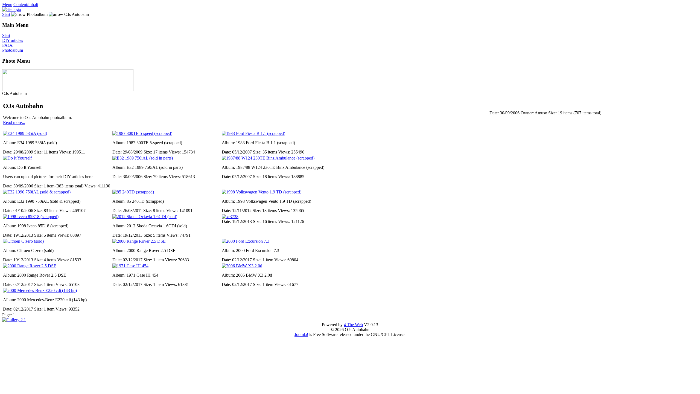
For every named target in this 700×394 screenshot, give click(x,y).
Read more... (14, 122)
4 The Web (353, 324)
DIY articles (12, 40)
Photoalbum (12, 50)
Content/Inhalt (25, 4)
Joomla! (301, 334)
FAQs (7, 45)
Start (6, 14)
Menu (7, 4)
